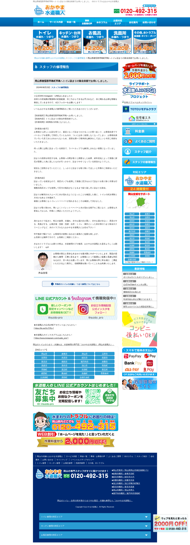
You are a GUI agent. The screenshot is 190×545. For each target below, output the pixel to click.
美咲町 (64, 377)
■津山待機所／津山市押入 (123, 490)
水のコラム (102, 22)
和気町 (105, 365)
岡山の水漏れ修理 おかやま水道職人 (50, 58)
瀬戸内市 (84, 361)
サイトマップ (61, 460)
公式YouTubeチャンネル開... (135, 284)
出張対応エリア (118, 22)
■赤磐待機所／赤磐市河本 (123, 480)
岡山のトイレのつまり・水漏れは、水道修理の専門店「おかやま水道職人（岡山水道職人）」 (73, 344)
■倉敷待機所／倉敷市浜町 (123, 473)
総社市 (85, 357)
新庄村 (105, 369)
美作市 (64, 365)
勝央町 (64, 373)
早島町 (44, 369)
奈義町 (85, 373)
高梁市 (105, 357)
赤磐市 (105, 361)
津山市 (85, 354)
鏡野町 (44, 373)
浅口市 (85, 365)
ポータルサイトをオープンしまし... (138, 277)
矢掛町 (85, 369)
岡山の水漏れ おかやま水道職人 (50, 456)
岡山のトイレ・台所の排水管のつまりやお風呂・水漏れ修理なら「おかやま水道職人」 (95, 500)
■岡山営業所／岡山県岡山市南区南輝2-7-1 (130, 470)
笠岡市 (44, 357)
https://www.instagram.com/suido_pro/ (51, 338)
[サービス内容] (51, 22)
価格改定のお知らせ (132, 292)
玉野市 (105, 354)
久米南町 (44, 377)
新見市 (44, 361)
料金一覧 (71, 22)
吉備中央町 (84, 377)
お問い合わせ (149, 22)
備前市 (64, 361)
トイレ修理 (41, 463)
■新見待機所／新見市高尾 (123, 487)
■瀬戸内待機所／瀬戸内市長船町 (126, 493)
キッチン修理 (54, 463)
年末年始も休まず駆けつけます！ (137, 299)
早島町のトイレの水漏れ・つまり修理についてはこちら (77, 284)
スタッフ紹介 (141, 456)
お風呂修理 (67, 463)
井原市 (64, 357)
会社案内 (133, 22)
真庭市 (44, 365)
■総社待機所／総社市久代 (123, 477)
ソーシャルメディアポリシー (82, 460)
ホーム (40, 22)
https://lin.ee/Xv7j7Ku (44, 328)
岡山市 (44, 354)
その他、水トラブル (96, 463)
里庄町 (64, 369)
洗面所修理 (80, 463)
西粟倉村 (105, 373)
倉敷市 (64, 354)
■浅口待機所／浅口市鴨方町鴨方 (126, 483)
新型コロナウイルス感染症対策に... (138, 306)
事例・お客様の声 (87, 22)
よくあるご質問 (114, 456)
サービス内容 (56, 22)
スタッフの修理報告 (76, 58)
